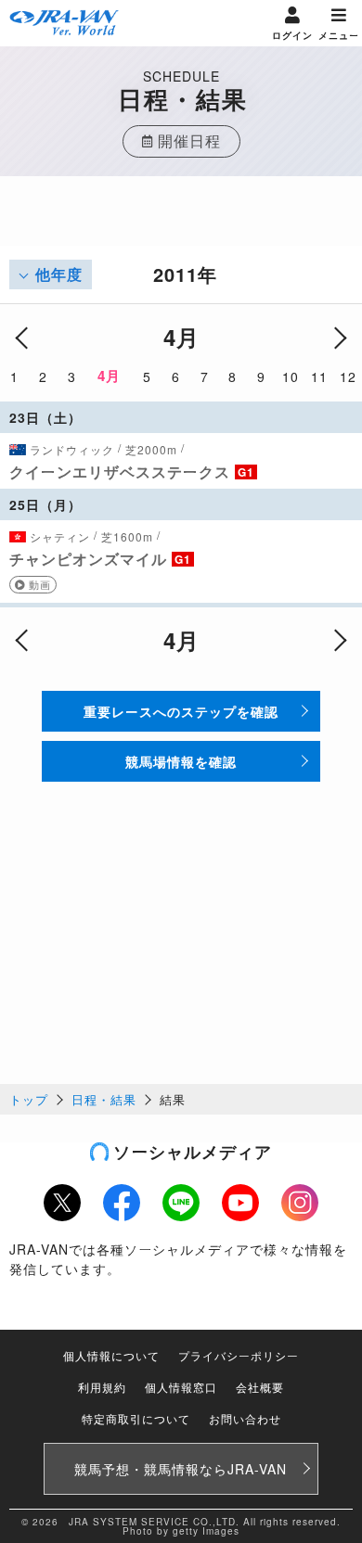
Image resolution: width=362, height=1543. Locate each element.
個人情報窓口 (181, 1387)
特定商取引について (136, 1418)
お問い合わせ (245, 1418)
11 (319, 376)
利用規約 (102, 1387)
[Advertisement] (181, 222)
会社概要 (260, 1387)
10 (290, 376)
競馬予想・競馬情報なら (180, 1469)
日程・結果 (103, 1099)
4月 (109, 375)
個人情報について (111, 1355)
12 (348, 376)
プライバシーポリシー (238, 1355)
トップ (28, 1099)
